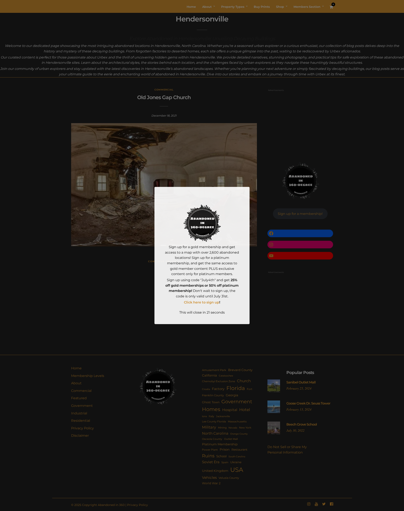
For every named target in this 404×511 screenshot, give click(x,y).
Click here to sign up (201, 302)
